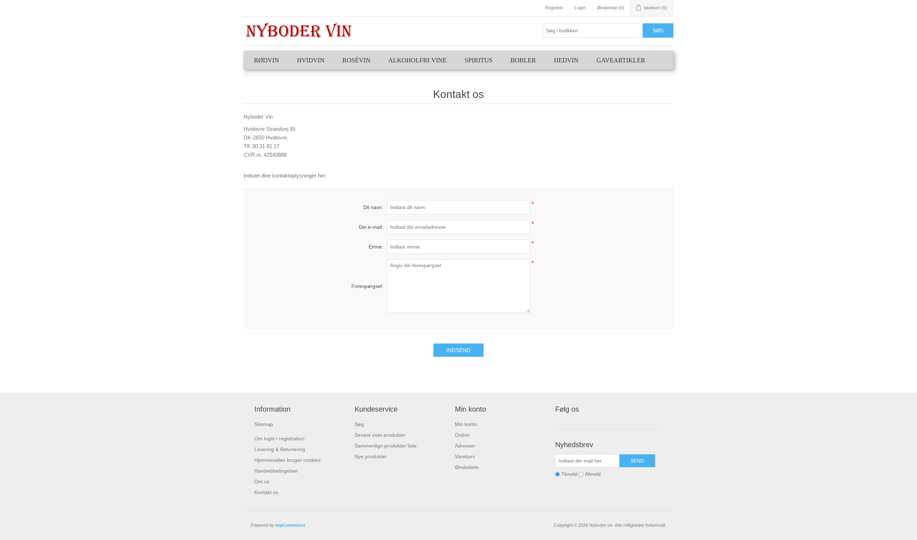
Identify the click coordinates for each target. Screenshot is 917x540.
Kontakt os (266, 492)
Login (580, 7)
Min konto (466, 424)
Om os (261, 481)
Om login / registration (279, 438)
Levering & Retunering (279, 449)
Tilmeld (569, 474)
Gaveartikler (620, 60)
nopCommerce (290, 525)
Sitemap (263, 424)
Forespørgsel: (367, 286)
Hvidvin (311, 60)
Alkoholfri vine (417, 60)
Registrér (554, 7)
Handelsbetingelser (276, 471)
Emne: (376, 247)
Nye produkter (371, 456)
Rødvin (266, 60)
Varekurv (465, 456)
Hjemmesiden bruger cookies (287, 460)
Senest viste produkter (380, 435)
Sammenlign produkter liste (386, 446)
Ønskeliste (467, 467)
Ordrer (462, 435)
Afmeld (593, 474)
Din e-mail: (371, 227)
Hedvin (566, 60)
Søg (359, 424)
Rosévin (356, 60)
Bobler (523, 60)
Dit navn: (373, 207)
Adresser (465, 446)
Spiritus (479, 60)
